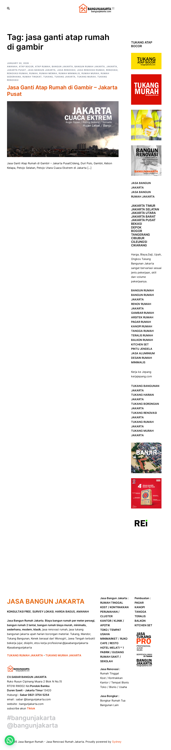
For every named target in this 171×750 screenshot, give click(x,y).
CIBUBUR (137, 238)
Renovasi (112, 70)
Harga (135, 254)
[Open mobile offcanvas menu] (113, 8)
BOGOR (136, 231)
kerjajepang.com (141, 376)
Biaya (143, 254)
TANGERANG (140, 234)
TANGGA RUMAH (142, 331)
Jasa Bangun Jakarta (42, 70)
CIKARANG (139, 245)
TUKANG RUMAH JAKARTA (25, 655)
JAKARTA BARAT (143, 216)
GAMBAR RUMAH (142, 312)
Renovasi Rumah (17, 73)
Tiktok (31, 708)
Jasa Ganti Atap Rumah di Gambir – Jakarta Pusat (62, 90)
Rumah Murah (90, 73)
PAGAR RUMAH (141, 321)
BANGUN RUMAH (142, 290)
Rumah (33, 73)
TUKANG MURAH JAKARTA (63, 655)
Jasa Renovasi (66, 70)
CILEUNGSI (139, 242)
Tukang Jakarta (64, 76)
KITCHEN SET (140, 344)
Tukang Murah (86, 76)
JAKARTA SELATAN (145, 209)
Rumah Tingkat (32, 76)
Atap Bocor (26, 66)
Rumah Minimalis (69, 73)
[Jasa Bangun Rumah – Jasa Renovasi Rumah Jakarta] (95, 8)
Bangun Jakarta (62, 66)
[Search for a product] (8, 8)
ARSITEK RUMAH (142, 317)
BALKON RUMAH (142, 340)
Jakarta (111, 66)
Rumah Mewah (48, 73)
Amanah (12, 66)
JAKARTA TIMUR (143, 205)
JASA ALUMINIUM (143, 353)
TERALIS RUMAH (142, 335)
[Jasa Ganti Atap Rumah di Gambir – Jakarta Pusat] (63, 128)
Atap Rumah (42, 66)
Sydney (116, 741)
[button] (10, 740)
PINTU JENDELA (141, 348)
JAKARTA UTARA (143, 213)
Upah (157, 254)
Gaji (150, 254)
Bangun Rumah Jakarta (89, 66)
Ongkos (136, 259)
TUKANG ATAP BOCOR (141, 44)
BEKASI (136, 223)
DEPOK (136, 227)
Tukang (48, 76)
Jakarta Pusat (16, 70)
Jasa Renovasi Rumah (91, 70)
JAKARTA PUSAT (143, 220)
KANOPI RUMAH (141, 326)
